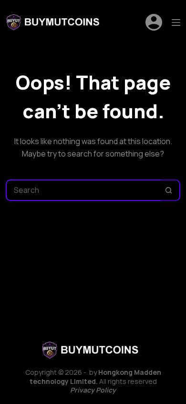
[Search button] (168, 190)
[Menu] (176, 22)
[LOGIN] (153, 22)
